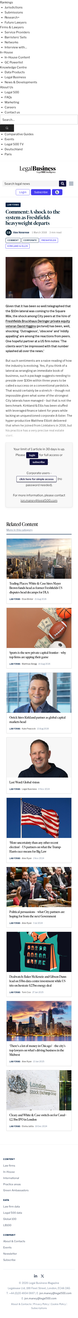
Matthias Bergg (29, 663)
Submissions (14, 12)
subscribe (39, 462)
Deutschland (14, 149)
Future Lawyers (16, 22)
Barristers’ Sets (16, 37)
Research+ (12, 17)
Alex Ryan (27, 858)
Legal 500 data (12, 1212)
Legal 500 (12, 92)
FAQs (8, 97)
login (32, 455)
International (11, 1178)
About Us (6, 87)
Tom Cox (26, 992)
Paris (8, 154)
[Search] (7, 128)
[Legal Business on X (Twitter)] (42, 1276)
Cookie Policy (58, 1304)
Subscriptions (39, 1308)
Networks (11, 42)
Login (22, 192)
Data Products (15, 72)
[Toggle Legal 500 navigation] (57, 192)
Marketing (12, 102)
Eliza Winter (27, 599)
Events (9, 139)
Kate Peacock (29, 728)
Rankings (6, 2)
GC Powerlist (14, 62)
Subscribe (41, 192)
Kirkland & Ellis (17, 246)
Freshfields (48, 240)
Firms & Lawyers (12, 27)
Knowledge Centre (13, 67)
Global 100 (9, 1219)
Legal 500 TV (14, 144)
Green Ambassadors (16, 1190)
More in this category (19, 529)
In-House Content (17, 57)
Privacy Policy (41, 1304)
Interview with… (16, 47)
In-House (6, 52)
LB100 (7, 1225)
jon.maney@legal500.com (39, 500)
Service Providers (17, 32)
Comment (13, 240)
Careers (10, 107)
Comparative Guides (19, 134)
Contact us (12, 112)
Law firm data (11, 1206)
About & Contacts (14, 1241)
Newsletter (10, 1253)
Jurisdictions (14, 7)
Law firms (13, 204)
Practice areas (12, 1184)
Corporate (30, 240)
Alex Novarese (21, 232)
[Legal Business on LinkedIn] (35, 1276)
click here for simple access (36, 479)
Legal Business (15, 77)
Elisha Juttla (28, 1126)
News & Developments (21, 82)
